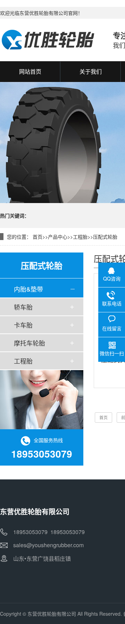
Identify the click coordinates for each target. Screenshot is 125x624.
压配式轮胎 (105, 236)
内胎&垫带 (28, 288)
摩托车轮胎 (29, 342)
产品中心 (57, 236)
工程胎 (80, 236)
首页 (37, 236)
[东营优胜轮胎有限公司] (49, 40)
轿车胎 (23, 306)
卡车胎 (23, 324)
